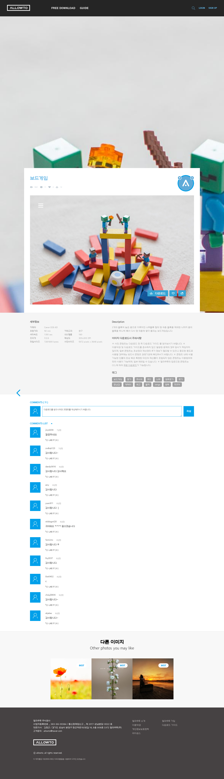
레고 (138, 385)
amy (47, 485)
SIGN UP (213, 8)
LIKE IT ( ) (53, 440)
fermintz (49, 540)
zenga (157, 385)
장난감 (117, 385)
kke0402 (49, 576)
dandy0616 (50, 467)
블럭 (147, 385)
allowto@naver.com (53, 731)
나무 (158, 379)
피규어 (177, 385)
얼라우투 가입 (168, 721)
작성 (189, 411)
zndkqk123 (50, 448)
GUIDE (84, 8)
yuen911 (49, 503)
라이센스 (136, 733)
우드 (149, 379)
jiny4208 (49, 430)
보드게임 (118, 379)
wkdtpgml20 (51, 521)
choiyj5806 (50, 595)
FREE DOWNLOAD (63, 8)
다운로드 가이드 (151, 344)
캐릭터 (128, 385)
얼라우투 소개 (138, 721)
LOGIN (202, 8)
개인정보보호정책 (140, 729)
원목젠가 (169, 379)
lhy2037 (49, 558)
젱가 (181, 379)
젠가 (129, 379)
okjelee (48, 613)
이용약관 (136, 725)
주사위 (139, 379)
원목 (167, 385)
